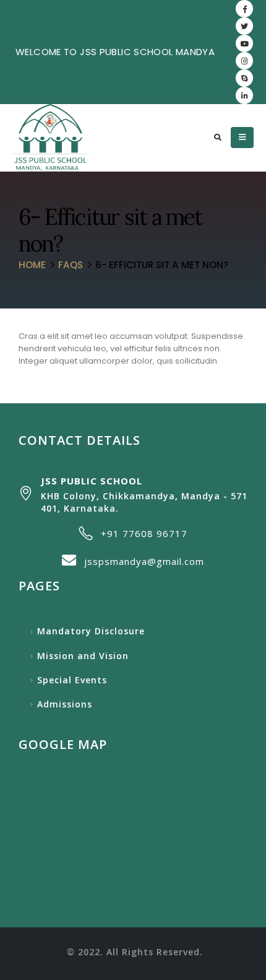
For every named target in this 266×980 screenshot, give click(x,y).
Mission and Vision (83, 656)
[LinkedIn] (244, 95)
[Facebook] (244, 8)
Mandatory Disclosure (91, 631)
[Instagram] (244, 60)
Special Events (72, 680)
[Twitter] (244, 26)
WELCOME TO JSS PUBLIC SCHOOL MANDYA (115, 51)
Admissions (64, 704)
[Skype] (244, 78)
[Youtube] (244, 43)
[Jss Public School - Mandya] (50, 138)
